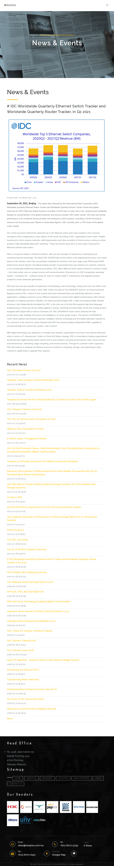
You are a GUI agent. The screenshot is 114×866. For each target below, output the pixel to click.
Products (47, 778)
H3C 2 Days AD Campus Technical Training (29, 630)
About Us (31, 778)
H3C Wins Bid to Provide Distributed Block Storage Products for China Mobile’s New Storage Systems (51, 486)
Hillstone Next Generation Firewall (25, 428)
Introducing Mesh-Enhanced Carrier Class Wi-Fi (32, 689)
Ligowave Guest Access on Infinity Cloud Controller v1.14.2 (38, 611)
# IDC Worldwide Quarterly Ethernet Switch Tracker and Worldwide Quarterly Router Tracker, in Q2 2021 (51, 561)
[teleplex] (10, 5)
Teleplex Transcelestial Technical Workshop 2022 (33, 380)
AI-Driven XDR (14, 497)
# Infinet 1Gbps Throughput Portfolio (27, 438)
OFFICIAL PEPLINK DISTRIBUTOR (25, 591)
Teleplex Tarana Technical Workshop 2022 (29, 389)
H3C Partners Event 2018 (20, 650)
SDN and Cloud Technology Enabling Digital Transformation (38, 601)
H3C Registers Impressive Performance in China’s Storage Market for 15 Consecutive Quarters (52, 519)
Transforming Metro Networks (23, 679)
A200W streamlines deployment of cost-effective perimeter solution (44, 507)
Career (98, 778)
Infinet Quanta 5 (15, 530)
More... (10, 718)
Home (18, 778)
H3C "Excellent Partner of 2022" (24, 370)
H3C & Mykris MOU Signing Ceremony (27, 572)
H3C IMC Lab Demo (17, 539)
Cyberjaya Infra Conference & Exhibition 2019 (31, 621)
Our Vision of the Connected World (25, 699)
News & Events (81, 778)
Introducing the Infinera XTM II (23, 669)
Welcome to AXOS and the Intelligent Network (32, 708)
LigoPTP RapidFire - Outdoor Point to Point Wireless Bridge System (43, 660)
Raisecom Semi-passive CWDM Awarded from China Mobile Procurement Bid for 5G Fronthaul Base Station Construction (52, 473)
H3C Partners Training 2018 (21, 640)
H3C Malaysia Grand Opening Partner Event (30, 582)
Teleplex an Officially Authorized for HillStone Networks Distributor (42, 461)
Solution (63, 778)
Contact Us (16, 784)
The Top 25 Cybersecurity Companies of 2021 (31, 419)
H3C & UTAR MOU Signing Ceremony (26, 549)
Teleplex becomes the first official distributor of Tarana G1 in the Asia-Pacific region (51, 399)
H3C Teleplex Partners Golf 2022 (24, 409)
